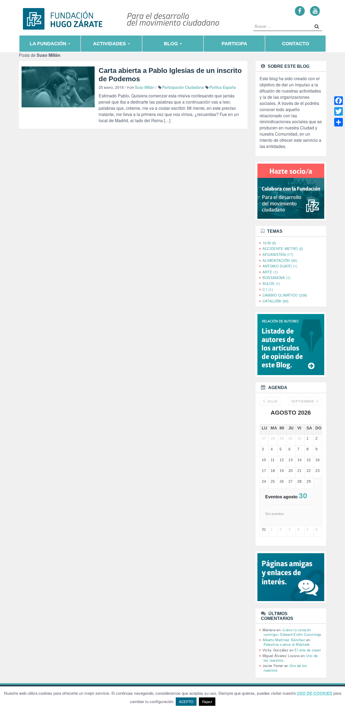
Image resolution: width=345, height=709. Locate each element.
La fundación (49, 43)
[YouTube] (315, 11)
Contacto (295, 43)
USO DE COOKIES (314, 693)
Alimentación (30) (280, 260)
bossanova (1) (277, 277)
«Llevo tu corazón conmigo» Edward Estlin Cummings (293, 632)
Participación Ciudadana (183, 87)
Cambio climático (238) (285, 295)
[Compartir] (338, 122)
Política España (222, 87)
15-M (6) (269, 242)
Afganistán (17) (278, 254)
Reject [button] (207, 701)
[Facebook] (300, 11)
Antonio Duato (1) (280, 266)
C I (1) (268, 289)
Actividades (110, 43)
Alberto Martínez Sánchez (284, 639)
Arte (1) (270, 271)
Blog (171, 43)
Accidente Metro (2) (283, 248)
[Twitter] (338, 111)
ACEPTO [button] (186, 701)
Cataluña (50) (276, 301)
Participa (234, 43)
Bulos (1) (271, 283)
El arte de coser (308, 649)
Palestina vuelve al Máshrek (287, 644)
